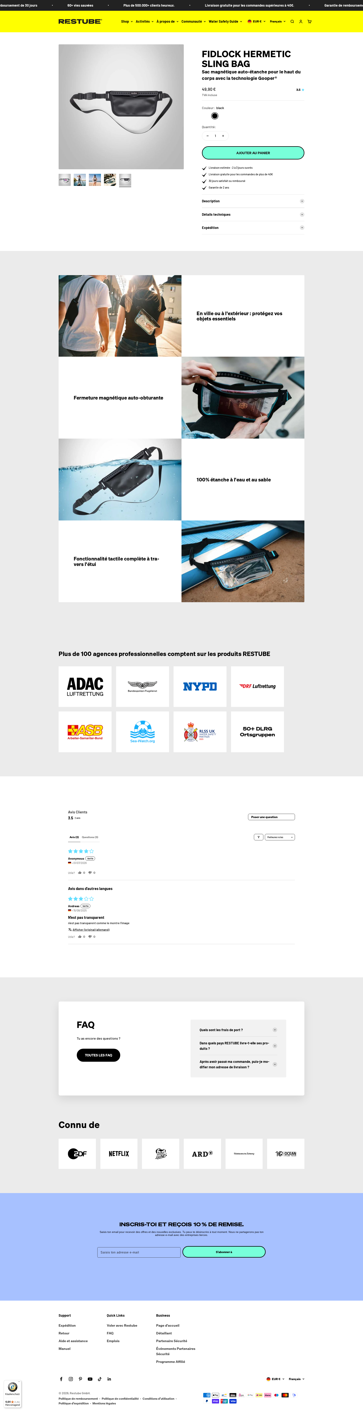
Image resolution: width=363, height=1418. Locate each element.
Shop (125, 21)
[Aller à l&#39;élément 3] (95, 180)
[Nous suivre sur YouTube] (90, 1379)
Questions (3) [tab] (90, 837)
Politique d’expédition (74, 1403)
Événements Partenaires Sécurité (175, 1351)
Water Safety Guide (223, 21)
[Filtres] (258, 837)
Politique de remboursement (78, 1398)
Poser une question (264, 817)
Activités (143, 21)
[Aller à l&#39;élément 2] (80, 180)
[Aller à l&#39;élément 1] (65, 180)
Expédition (67, 1325)
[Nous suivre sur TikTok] (99, 1379)
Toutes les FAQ (98, 1055)
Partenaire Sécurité (171, 1341)
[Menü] (19, 1382)
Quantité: (209, 127)
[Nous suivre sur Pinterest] (80, 1379)
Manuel (65, 1348)
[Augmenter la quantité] (223, 135)
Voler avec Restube (122, 1325)
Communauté (192, 21)
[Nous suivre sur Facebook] (61, 1379)
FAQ (110, 1333)
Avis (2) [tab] (74, 837)
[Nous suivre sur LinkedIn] (109, 1379)
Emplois (113, 1341)
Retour (64, 1333)
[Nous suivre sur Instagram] (70, 1379)
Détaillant (164, 1333)
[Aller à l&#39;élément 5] (125, 180)
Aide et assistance (73, 1341)
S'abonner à (224, 1252)
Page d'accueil (167, 1325)
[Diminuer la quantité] (207, 135)
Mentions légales (104, 1403)
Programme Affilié (170, 1361)
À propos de (166, 21)
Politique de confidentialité (120, 1398)
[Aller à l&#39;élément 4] (110, 180)
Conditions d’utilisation (158, 1398)
